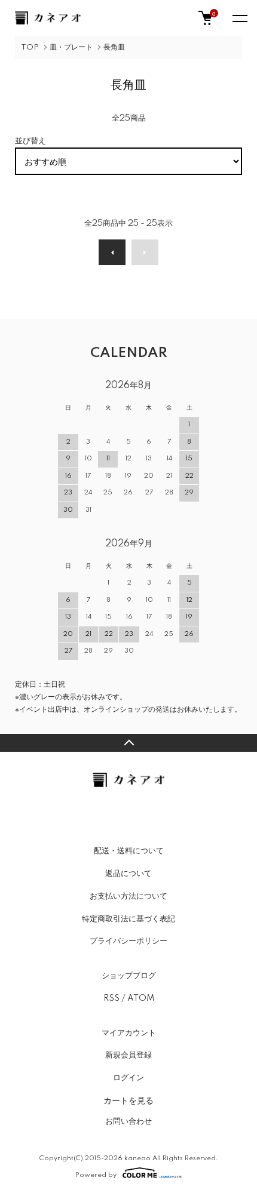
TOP (30, 47)
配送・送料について (129, 851)
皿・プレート (71, 47)
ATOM (140, 998)
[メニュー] (239, 18)
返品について (128, 873)
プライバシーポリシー (128, 941)
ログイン (128, 1078)
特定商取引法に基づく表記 (128, 919)
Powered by (96, 1175)
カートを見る (128, 1100)
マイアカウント (129, 1033)
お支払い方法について (128, 896)
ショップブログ (129, 976)
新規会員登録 (128, 1055)
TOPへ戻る (128, 743)
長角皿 (114, 47)
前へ (112, 252)
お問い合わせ (128, 1121)
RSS (111, 998)
